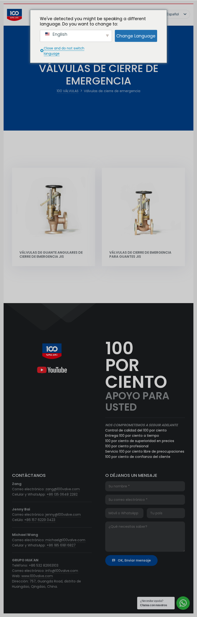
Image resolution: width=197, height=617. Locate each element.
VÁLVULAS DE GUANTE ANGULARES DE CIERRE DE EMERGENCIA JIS (51, 254)
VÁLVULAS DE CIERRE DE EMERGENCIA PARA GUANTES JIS (140, 254)
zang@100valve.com (62, 489)
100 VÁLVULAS (68, 91)
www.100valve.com (37, 576)
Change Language (135, 36)
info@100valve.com (61, 570)
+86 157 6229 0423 (39, 519)
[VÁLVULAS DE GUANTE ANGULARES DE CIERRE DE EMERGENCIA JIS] (53, 209)
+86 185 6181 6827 (61, 545)
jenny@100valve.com (63, 514)
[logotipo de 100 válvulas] (14, 15)
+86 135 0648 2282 (62, 494)
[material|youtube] (52, 370)
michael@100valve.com (65, 540)
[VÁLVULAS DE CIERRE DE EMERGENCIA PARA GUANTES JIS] (143, 209)
